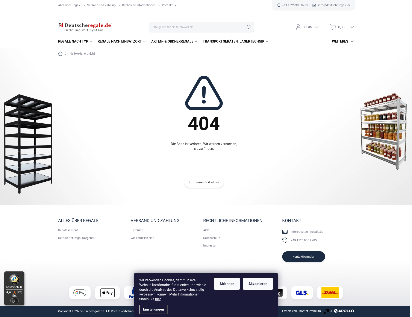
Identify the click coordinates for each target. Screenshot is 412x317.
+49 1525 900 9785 (304, 240)
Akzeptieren (257, 284)
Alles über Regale (69, 5)
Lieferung (137, 230)
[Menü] (21, 274)
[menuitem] (75, 41)
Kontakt (167, 5)
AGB (206, 230)
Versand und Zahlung (101, 5)
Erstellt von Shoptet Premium (301, 311)
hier (158, 299)
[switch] (14, 300)
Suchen (248, 27)
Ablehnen (227, 284)
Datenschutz (211, 238)
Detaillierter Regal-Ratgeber (76, 238)
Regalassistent (68, 230)
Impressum (210, 245)
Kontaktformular (303, 256)
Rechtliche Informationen (139, 5)
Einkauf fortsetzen (207, 182)
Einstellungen (153, 309)
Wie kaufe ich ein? (142, 238)
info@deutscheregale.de (307, 231)
